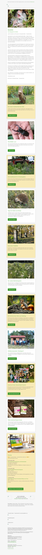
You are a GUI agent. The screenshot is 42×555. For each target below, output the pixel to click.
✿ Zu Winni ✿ (11, 324)
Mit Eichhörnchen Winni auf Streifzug (17, 316)
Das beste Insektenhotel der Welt (16, 106)
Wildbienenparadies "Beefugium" (16, 351)
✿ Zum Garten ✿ (12, 289)
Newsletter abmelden (11, 548)
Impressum (9, 546)
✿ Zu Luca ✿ (11, 150)
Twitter (25, 498)
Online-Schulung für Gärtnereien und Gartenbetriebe (17, 461)
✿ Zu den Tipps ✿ (12, 219)
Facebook (20, 498)
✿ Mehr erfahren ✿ (12, 115)
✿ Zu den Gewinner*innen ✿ (14, 393)
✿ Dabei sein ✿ (11, 184)
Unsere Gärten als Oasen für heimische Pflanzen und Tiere (18, 478)
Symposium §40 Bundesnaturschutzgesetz (15, 469)
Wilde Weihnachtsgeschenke (15, 420)
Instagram (16, 498)
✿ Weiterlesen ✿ (12, 254)
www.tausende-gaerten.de (12, 542)
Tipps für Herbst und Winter (14, 210)
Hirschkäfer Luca (12, 141)
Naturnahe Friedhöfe (13, 245)
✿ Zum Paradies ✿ (12, 358)
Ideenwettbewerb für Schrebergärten (17, 176)
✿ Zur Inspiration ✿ (12, 428)
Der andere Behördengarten (14, 280)
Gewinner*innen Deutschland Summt (17, 385)
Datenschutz (14, 546)
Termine (10, 455)
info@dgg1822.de (13, 541)
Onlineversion (32, 1)
